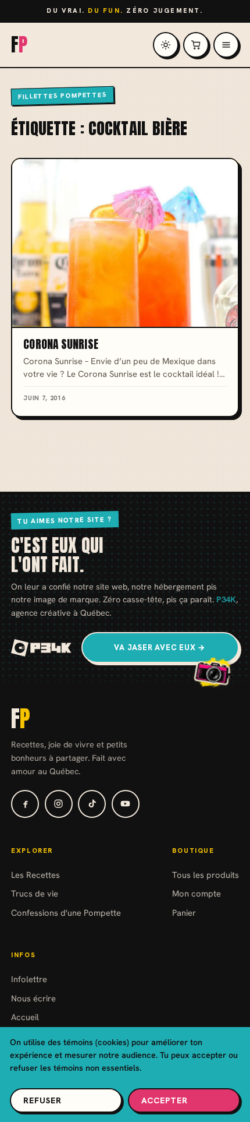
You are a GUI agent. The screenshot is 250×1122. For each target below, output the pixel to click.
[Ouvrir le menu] (226, 45)
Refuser (42, 1100)
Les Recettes (35, 874)
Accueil (25, 1016)
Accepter (164, 1100)
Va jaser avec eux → (160, 647)
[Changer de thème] (165, 45)
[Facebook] (25, 804)
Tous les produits (205, 874)
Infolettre (29, 979)
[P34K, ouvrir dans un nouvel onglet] (41, 648)
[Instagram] (59, 804)
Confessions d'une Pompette (66, 912)
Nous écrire (33, 998)
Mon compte (196, 893)
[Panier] (196, 45)
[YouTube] (126, 804)
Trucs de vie (34, 893)
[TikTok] (92, 804)
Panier (184, 912)
